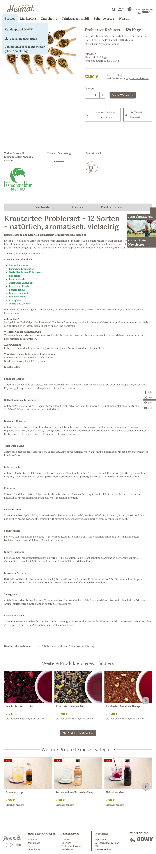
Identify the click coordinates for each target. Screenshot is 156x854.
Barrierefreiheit (103, 849)
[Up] (103, 95)
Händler (77, 207)
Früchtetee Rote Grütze (20, 706)
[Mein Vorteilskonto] (120, 9)
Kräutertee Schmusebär (70, 706)
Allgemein (33, 839)
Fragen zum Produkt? (136, 114)
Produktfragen (111, 207)
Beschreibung (44, 207)
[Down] (88, 95)
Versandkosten (140, 78)
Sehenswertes (104, 18)
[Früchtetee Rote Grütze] (28, 687)
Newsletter (67, 849)
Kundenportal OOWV (19, 29)
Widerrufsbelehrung (82, 645)
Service (10, 18)
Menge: (89, 88)
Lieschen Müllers (15, 804)
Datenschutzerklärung (57, 645)
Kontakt (65, 839)
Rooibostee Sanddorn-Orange (123, 706)
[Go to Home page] (78, 8)
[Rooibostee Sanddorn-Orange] (128, 687)
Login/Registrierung (23, 38)
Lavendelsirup (14, 792)
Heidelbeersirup (115, 792)
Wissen (124, 18)
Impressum (100, 839)
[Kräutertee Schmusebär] (78, 687)
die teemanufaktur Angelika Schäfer (25, 718)
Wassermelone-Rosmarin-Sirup (74, 792)
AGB (40, 645)
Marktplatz (28, 18)
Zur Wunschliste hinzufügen (105, 114)
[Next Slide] (145, 700)
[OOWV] (140, 840)
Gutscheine (49, 18)
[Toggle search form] (113, 8)
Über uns (66, 842)
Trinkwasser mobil (75, 18)
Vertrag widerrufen (71, 846)
